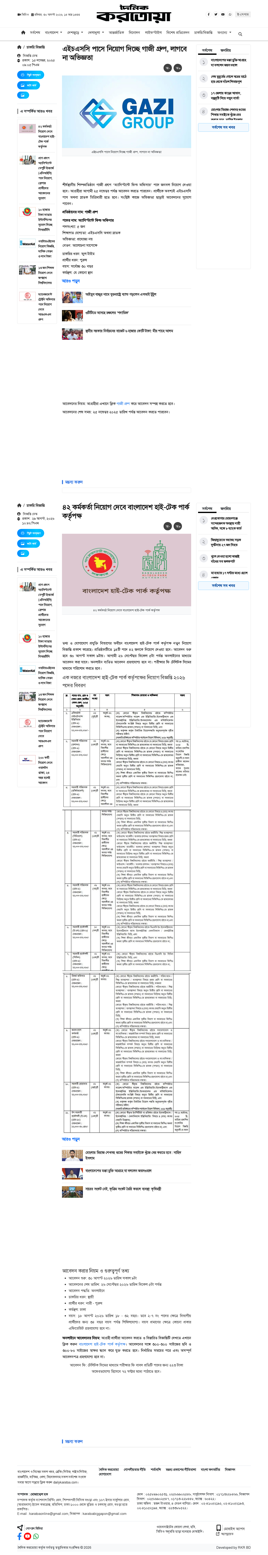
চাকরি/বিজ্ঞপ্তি (203, 32)
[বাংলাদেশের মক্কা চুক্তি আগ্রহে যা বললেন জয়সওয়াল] (222, 63)
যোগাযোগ (105, 1474)
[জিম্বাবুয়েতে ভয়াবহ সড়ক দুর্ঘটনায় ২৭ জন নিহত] (222, 542)
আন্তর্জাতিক (116, 32)
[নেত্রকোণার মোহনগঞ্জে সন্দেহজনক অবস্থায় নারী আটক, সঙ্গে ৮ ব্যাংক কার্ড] (222, 523)
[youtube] (27, 1536)
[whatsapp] (36, 1536)
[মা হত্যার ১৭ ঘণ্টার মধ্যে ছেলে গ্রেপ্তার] (222, 576)
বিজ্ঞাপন (230, 1469)
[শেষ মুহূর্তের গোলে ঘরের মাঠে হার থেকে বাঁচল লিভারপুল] (222, 79)
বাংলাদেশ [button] (52, 32)
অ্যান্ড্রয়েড (227, 1534)
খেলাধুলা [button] (94, 32)
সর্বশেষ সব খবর (223, 127)
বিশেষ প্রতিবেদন (177, 32)
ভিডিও (25, 15)
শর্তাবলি (156, 1469)
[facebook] (19, 1536)
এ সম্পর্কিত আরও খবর (36, 111)
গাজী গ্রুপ (123, 403)
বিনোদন (134, 32)
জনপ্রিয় (226, 50)
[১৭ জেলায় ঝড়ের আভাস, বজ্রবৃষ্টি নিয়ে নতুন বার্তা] (222, 96)
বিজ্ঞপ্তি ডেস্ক (29, 56)
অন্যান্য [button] (222, 32)
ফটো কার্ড (31, 85)
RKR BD (244, 1547)
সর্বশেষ (35, 32)
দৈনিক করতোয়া (109, 1469)
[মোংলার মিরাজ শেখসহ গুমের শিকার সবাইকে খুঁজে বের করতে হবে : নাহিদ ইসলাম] (222, 114)
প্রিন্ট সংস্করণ (33, 75)
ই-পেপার (243, 14)
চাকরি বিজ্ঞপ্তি (36, 47)
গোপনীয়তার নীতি (135, 1469)
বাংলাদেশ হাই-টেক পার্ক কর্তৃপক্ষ (102, 1344)
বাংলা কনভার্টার (210, 1469)
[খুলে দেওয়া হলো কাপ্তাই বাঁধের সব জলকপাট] (222, 559)
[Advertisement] (37, 386)
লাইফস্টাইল (153, 32)
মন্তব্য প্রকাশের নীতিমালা (181, 1469)
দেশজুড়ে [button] (73, 32)
